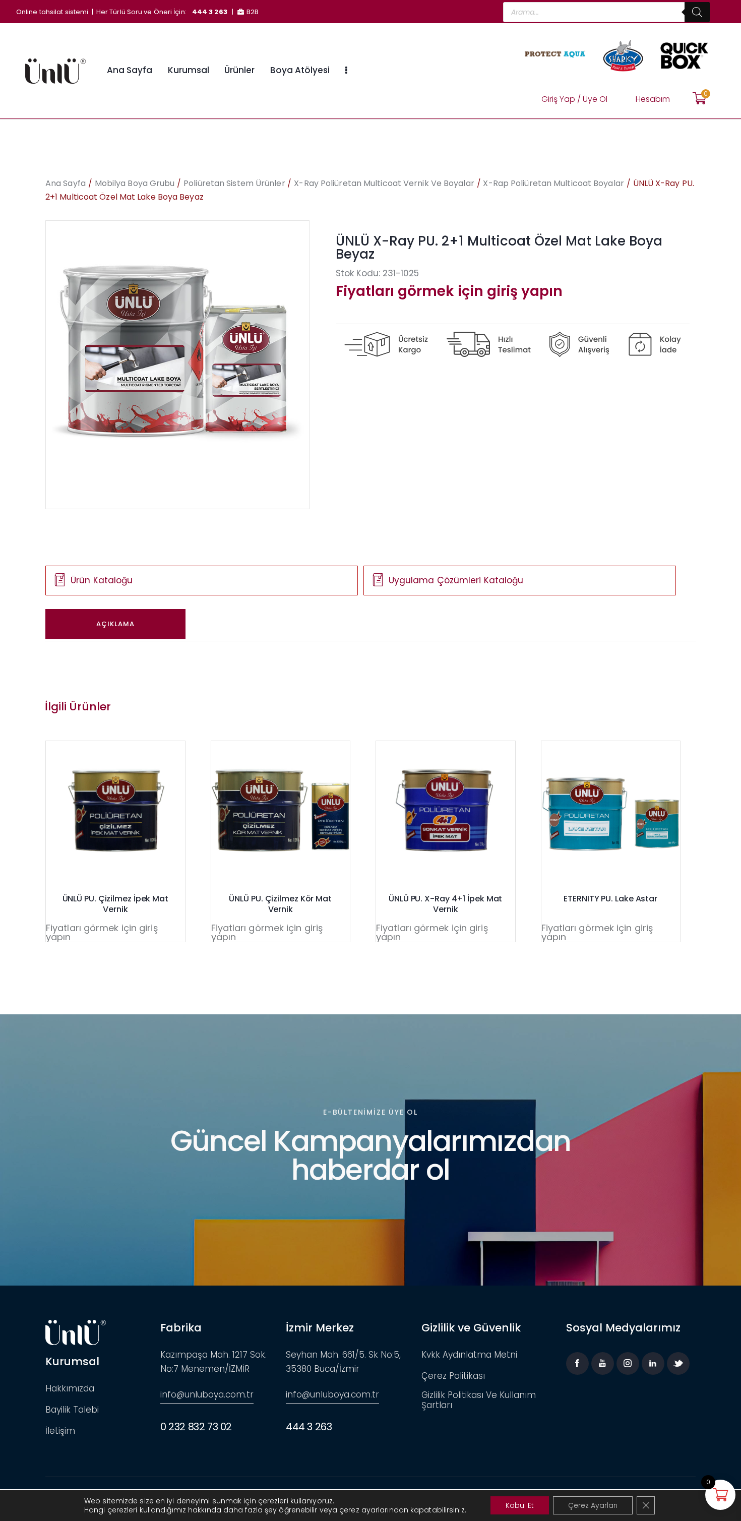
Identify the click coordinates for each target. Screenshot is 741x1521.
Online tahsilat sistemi (52, 12)
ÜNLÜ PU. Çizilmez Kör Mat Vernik (280, 904)
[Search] (697, 12)
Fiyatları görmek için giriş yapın (449, 291)
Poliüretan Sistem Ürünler (234, 183)
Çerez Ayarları (593, 1505)
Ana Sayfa (65, 183)
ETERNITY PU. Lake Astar (610, 899)
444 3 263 (209, 12)
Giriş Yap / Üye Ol (574, 99)
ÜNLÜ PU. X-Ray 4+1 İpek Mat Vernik (445, 904)
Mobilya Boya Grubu (135, 183)
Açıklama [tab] (115, 624)
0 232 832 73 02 (196, 1427)
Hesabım (653, 99)
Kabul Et (520, 1505)
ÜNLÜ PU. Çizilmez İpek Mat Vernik (115, 904)
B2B (252, 12)
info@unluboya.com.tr (207, 1394)
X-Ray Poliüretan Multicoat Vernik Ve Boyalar (384, 183)
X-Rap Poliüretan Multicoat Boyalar (553, 183)
